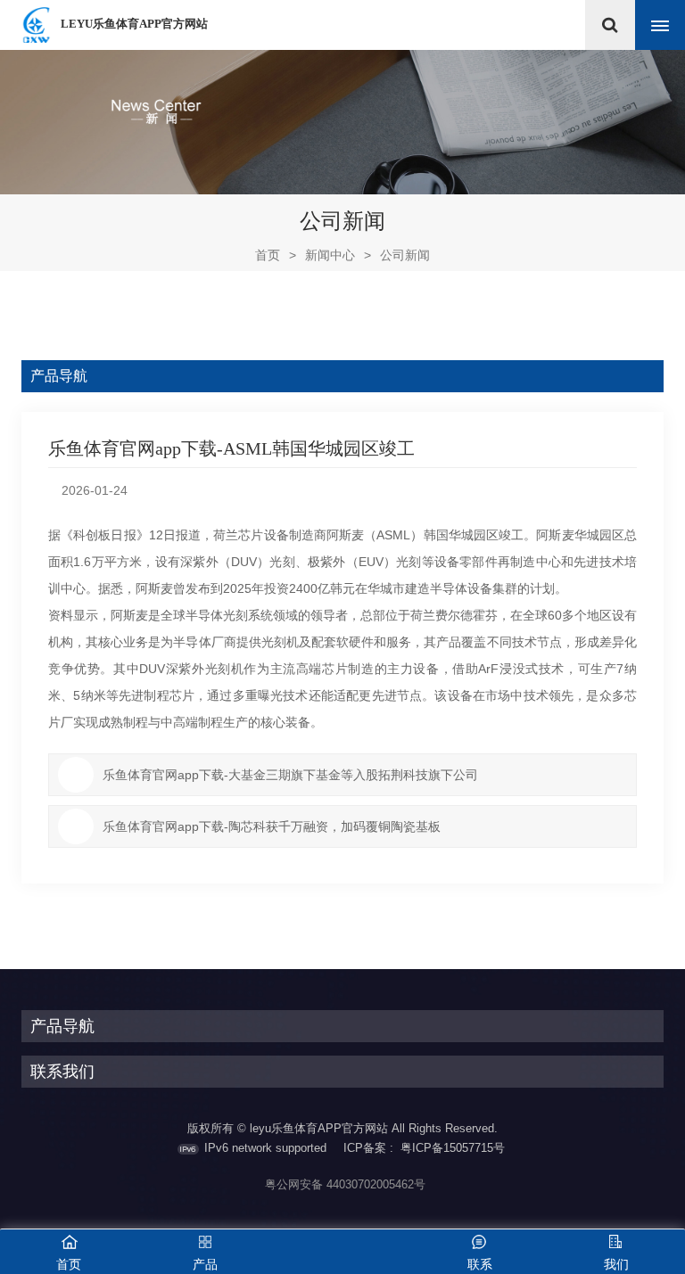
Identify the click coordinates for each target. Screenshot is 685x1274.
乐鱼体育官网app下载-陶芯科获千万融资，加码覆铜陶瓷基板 (272, 826)
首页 (275, 255)
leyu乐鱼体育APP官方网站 (134, 23)
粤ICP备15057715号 (452, 1148)
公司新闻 (405, 255)
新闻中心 (330, 255)
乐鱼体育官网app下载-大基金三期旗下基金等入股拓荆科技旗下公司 (290, 775)
